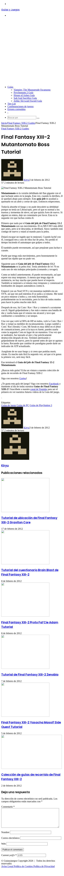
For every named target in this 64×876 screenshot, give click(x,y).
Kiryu (26, 180)
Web (3, 843)
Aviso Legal (7, 866)
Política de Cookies (23, 866)
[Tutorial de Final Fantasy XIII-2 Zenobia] (25, 668)
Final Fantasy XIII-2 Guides (21, 123)
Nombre (5, 832)
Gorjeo (22, 378)
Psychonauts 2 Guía (23, 92)
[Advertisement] (32, 51)
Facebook (54, 383)
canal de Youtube (38, 389)
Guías (10, 87)
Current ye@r (9, 855)
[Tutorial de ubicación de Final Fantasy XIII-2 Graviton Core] (25, 511)
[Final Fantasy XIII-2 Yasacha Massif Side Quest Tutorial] (25, 715)
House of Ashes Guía (24, 95)
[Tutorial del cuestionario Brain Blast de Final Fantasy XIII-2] (25, 563)
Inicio (4, 123)
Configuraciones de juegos (20, 106)
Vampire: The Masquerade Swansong (32, 89)
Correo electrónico (10, 838)
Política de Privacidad (44, 866)
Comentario (8, 806)
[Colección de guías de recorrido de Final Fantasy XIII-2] (31, 768)
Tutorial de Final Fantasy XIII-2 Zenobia (29, 675)
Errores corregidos (16, 109)
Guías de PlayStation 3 (41, 405)
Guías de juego (8, 405)
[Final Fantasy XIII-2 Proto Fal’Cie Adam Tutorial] (25, 615)
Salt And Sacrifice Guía (25, 98)
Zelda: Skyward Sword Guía (28, 101)
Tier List (11, 103)
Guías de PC (23, 405)
